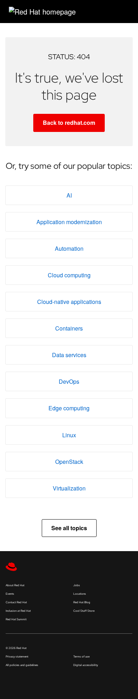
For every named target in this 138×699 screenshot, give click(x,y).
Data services (69, 355)
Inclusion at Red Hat (18, 610)
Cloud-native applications (69, 302)
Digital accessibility (85, 665)
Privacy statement (17, 656)
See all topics (69, 528)
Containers (69, 328)
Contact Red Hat (16, 602)
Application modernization (69, 222)
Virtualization (69, 488)
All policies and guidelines (22, 665)
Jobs (76, 585)
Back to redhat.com (69, 122)
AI (69, 195)
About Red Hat (15, 585)
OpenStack (69, 461)
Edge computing (69, 408)
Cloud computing (69, 275)
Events (10, 593)
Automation (69, 248)
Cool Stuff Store (83, 610)
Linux (69, 435)
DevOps (69, 381)
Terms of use (81, 656)
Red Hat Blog (81, 602)
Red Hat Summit (16, 619)
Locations (79, 593)
